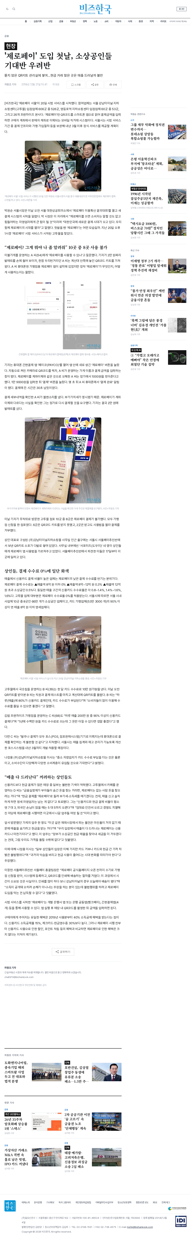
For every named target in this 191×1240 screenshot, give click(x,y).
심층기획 (37, 21)
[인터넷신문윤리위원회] (177, 1208)
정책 (85, 21)
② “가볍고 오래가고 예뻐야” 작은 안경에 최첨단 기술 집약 (145, 358)
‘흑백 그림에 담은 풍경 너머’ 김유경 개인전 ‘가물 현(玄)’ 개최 (148, 325)
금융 (61, 21)
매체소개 (25, 1202)
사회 (130, 21)
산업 (50, 21)
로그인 (181, 9)
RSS (155, 1202)
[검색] (13, 9)
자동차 (118, 21)
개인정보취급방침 (83, 1202)
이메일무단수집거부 (104, 1202)
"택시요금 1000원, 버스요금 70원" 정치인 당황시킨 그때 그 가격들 (148, 228)
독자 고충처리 (65, 1202)
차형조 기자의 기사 (14, 1055)
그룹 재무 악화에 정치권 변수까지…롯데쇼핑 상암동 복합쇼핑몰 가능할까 (148, 131)
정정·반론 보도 (142, 1202)
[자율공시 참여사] (181, 1221)
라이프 (163, 21)
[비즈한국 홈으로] (95, 9)
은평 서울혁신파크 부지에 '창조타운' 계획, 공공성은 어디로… (147, 163)
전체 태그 (166, 1202)
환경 (141, 21)
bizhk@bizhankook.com (140, 1227)
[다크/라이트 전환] (7, 9)
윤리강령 (38, 1202)
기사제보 (50, 1202)
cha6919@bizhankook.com (19, 977)
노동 (96, 21)
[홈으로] (10, 1205)
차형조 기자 (10, 84)
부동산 (73, 21)
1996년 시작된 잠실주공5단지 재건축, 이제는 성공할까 (147, 196)
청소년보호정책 (124, 1202)
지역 (152, 21)
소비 (106, 21)
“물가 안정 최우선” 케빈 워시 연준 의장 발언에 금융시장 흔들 (148, 295)
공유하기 (65, 951)
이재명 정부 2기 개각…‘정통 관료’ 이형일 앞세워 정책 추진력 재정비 (148, 265)
